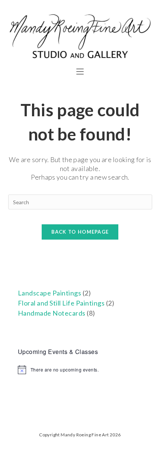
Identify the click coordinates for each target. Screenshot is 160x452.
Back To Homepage (80, 232)
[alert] (80, 369)
